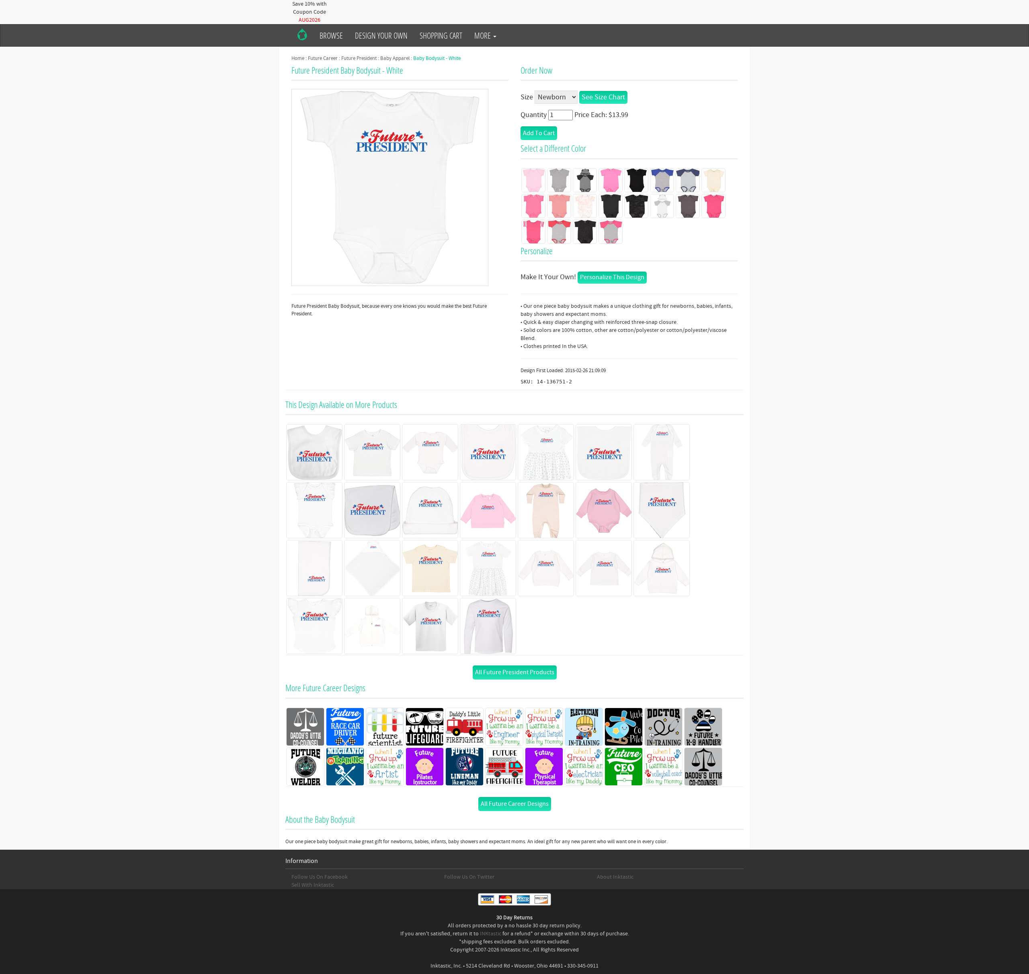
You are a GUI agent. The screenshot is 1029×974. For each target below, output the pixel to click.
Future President (359, 58)
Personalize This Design (612, 277)
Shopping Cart (441, 35)
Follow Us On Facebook (319, 877)
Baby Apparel (395, 58)
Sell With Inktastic (312, 885)
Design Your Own (381, 35)
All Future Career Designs (515, 804)
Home (297, 58)
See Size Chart (603, 97)
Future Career (323, 58)
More (483, 35)
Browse (331, 35)
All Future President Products (514, 672)
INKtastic (490, 933)
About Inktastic (615, 877)
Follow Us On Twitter (469, 877)
